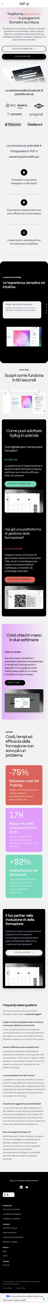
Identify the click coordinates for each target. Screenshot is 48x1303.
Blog (4, 1251)
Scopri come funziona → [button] (20, 579)
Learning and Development (13, 1237)
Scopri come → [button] (15, 683)
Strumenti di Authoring (11, 1209)
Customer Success (10, 1228)
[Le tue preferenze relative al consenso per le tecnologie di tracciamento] (44, 1299)
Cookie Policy (20, 1288)
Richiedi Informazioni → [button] (20, 484)
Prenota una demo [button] (24, 57)
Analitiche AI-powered (11, 1219)
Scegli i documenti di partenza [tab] (19, 304)
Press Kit (6, 1265)
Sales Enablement (9, 1233)
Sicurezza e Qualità (10, 1242)
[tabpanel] (24, 336)
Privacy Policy (7, 1288)
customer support (33, 1014)
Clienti (5, 1256)
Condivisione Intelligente (12, 1214)
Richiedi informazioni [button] (24, 49)
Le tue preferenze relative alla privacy (26, 1296)
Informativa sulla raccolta (14, 1300)
